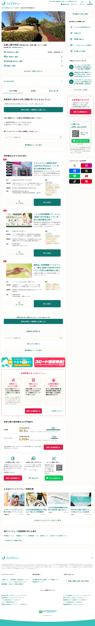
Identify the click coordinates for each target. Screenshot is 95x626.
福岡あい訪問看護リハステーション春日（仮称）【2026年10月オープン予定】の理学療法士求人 (47, 267)
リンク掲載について (53, 579)
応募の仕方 (77, 33)
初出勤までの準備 (79, 51)
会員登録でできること (57, 410)
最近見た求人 (66, 4)
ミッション (9, 582)
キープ (75, 4)
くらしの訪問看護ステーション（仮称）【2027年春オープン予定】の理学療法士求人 (47, 217)
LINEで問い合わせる (81, 141)
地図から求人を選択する (33, 344)
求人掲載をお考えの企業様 (40, 579)
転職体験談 (4, 584)
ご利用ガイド (63, 1)
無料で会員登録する (33, 411)
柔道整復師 (33, 536)
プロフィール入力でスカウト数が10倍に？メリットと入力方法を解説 (14, 510)
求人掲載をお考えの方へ (72, 1)
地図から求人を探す (82, 14)
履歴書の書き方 (79, 39)
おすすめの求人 (9, 81)
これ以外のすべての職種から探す (13, 540)
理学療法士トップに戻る (33, 145)
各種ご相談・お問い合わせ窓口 (78, 581)
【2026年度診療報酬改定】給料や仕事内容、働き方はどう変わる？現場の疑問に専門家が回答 (58, 508)
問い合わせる (33, 478)
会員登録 (89, 4)
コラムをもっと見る (80, 89)
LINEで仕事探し (52, 1)
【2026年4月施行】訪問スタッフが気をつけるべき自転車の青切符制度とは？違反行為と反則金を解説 (81, 510)
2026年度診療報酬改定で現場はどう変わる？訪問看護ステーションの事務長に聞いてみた (36, 510)
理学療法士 (9, 536)
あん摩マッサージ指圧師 (58, 536)
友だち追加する (55, 478)
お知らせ (11, 584)
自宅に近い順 (53, 91)
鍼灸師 (44, 536)
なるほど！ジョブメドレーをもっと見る (47, 520)
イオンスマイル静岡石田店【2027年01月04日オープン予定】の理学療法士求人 (46, 166)
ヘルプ (3, 582)
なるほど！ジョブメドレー (20, 582)
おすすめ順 (13, 91)
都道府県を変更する (17, 47)
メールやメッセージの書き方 (83, 45)
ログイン (82, 4)
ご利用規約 (13, 579)
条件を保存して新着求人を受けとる (33, 71)
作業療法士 (21, 536)
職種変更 (58, 1)
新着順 (33, 91)
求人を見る (47, 202)
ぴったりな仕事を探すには (82, 27)
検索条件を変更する (33, 331)
